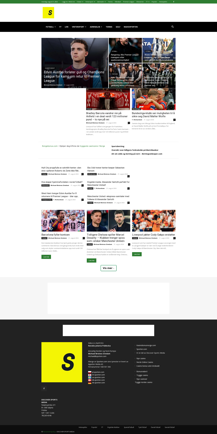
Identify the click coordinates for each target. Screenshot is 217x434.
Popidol (154, 2)
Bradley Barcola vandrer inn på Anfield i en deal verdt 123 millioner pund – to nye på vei (107, 116)
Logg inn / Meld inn (68, 2)
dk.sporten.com (98, 380)
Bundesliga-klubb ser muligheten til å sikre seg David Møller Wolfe (153, 115)
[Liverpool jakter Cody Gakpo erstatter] (154, 221)
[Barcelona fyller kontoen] (63, 221)
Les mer (46, 257)
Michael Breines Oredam (95, 123)
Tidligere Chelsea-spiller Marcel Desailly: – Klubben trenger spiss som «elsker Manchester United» (106, 237)
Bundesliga (136, 109)
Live (66, 27)
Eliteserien (140, 2)
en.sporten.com (98, 375)
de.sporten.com (98, 382)
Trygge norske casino (143, 382)
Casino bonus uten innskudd (148, 366)
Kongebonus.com (50, 146)
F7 (147, 2)
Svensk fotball (170, 427)
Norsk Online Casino (145, 362)
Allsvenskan (92, 174)
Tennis (110, 2)
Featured (115, 74)
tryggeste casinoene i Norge (92, 146)
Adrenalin (100, 2)
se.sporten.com (98, 377)
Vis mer (108, 268)
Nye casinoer (142, 379)
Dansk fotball (155, 427)
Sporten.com (102, 361)
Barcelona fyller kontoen (55, 234)
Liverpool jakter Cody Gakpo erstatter (153, 234)
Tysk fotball (142, 427)
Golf (118, 27)
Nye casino (141, 358)
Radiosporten (131, 27)
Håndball (118, 2)
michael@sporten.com (97, 356)
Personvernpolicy (49, 432)
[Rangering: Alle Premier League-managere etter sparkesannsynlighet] (125, 50)
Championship (50, 68)
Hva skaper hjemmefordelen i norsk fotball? (62, 182)
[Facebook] (174, 2)
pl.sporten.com (98, 372)
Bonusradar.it (142, 371)
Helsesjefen (163, 2)
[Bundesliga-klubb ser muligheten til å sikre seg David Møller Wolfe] (154, 99)
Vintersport (89, 2)
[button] (173, 27)
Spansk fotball (129, 427)
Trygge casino (142, 375)
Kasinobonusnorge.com (146, 345)
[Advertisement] (64, 104)
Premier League (128, 2)
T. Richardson (137, 120)
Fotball (79, 2)
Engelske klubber (113, 427)
